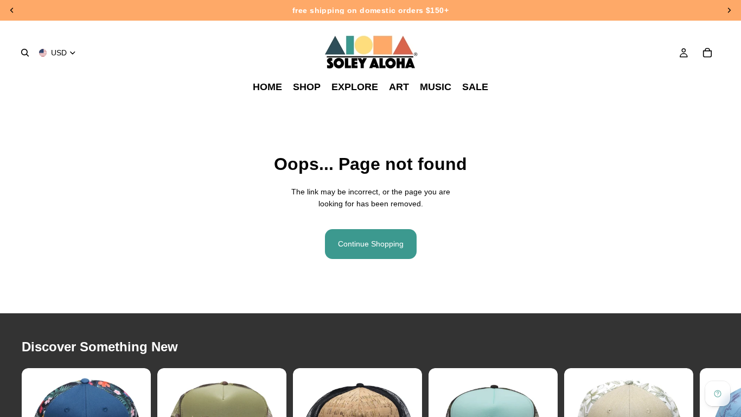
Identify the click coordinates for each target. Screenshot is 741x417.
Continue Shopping (371, 243)
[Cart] (707, 53)
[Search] (25, 53)
